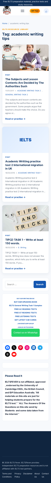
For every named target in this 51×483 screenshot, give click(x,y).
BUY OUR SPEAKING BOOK (25, 302)
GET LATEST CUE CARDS (25, 320)
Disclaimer (27, 474)
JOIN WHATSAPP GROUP (25, 323)
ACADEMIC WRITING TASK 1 (29, 173)
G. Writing (22, 248)
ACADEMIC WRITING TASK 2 (29, 91)
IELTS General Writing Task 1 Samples (25, 305)
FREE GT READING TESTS (25, 313)
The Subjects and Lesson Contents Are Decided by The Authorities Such (24, 83)
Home (4, 23)
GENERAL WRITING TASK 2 (16, 95)
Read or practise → (15, 118)
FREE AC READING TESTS (25, 309)
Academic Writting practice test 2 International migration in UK (24, 165)
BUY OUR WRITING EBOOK (25, 298)
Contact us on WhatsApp (26, 332)
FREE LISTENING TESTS (25, 316)
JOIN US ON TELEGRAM (25, 327)
